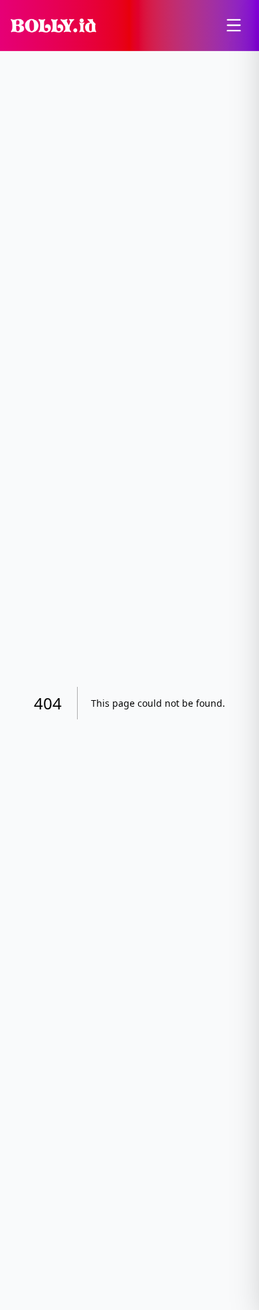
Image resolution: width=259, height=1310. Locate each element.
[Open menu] (233, 25)
